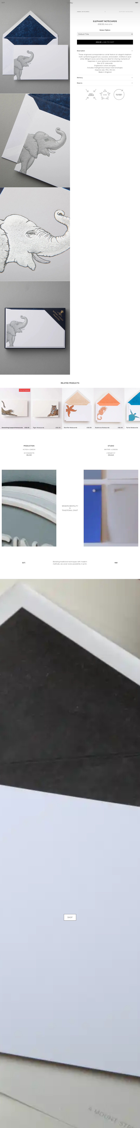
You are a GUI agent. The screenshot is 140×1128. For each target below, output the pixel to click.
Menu (70, 3)
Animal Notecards (83, 11)
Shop (70, 917)
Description (81, 51)
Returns (79, 83)
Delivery (80, 77)
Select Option (105, 30)
